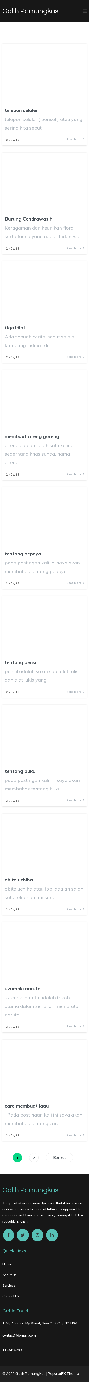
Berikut (59, 1157)
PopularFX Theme (63, 1374)
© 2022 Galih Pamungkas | (25, 1374)
